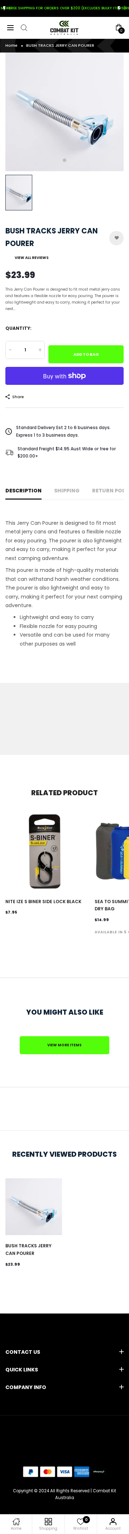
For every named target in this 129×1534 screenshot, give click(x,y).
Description (23, 490)
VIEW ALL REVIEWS (32, 257)
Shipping (67, 490)
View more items (64, 1045)
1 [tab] (64, 160)
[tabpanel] (64, 112)
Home (11, 45)
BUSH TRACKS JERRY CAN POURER (28, 1249)
